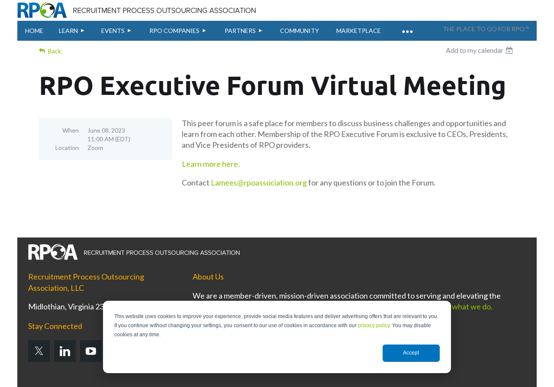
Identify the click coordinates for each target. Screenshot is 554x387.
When (70, 130)
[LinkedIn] (65, 351)
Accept (411, 353)
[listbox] (480, 50)
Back (54, 51)
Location (67, 147)
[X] (39, 351)
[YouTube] (91, 351)
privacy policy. (374, 325)
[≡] (407, 26)
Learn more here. (211, 164)
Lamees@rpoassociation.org (259, 182)
